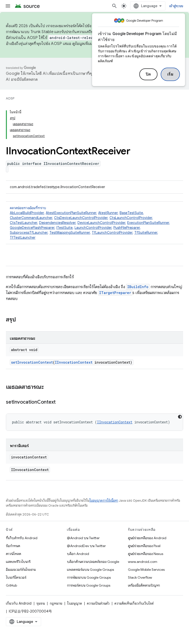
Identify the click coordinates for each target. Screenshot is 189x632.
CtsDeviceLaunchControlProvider (81, 218)
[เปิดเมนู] (8, 6)
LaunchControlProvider (93, 227)
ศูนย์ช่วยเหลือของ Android (147, 538)
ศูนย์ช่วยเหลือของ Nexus (145, 554)
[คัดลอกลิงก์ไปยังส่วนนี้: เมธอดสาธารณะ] (49, 387)
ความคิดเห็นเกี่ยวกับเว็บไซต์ (134, 603)
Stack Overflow (140, 577)
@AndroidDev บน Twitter (86, 546)
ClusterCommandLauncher (31, 218)
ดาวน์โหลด (13, 554)
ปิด (148, 74)
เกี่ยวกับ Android (19, 603)
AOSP (10, 98)
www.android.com (142, 561)
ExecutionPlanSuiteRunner (148, 222)
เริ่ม (170, 74)
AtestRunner (108, 213)
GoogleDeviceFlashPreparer (32, 227)
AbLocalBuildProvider (27, 213)
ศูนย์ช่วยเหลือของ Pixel (144, 546)
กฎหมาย (56, 603)
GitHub (11, 585)
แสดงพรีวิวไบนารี (18, 561)
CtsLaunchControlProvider (131, 218)
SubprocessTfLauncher (28, 232)
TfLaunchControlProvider (112, 232)
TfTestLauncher (22, 237)
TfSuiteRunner (145, 232)
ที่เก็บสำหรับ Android (21, 538)
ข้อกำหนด (13, 546)
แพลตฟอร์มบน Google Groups (90, 569)
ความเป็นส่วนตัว (98, 603)
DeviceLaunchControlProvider (101, 222)
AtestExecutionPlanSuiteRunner (71, 213)
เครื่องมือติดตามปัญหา (144, 585)
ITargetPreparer (115, 292)
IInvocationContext (74, 362)
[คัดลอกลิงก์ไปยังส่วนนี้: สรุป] (21, 320)
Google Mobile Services (146, 569)
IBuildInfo (137, 286)
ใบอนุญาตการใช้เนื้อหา (103, 500)
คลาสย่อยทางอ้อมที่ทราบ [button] (90, 223)
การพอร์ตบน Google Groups (88, 585)
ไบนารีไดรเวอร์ (16, 577)
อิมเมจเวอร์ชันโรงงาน (21, 569)
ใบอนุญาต (74, 603)
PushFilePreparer (126, 227)
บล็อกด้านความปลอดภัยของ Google (93, 561)
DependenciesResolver (57, 222)
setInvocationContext (32, 362)
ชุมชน (40, 603)
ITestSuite (64, 227)
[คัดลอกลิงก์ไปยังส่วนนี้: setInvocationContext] (60, 402)
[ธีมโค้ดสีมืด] (180, 417)
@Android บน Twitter (83, 538)
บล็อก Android (78, 554)
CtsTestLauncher (23, 222)
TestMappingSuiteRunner (69, 232)
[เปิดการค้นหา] (114, 6)
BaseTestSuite (131, 213)
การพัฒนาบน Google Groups (89, 577)
